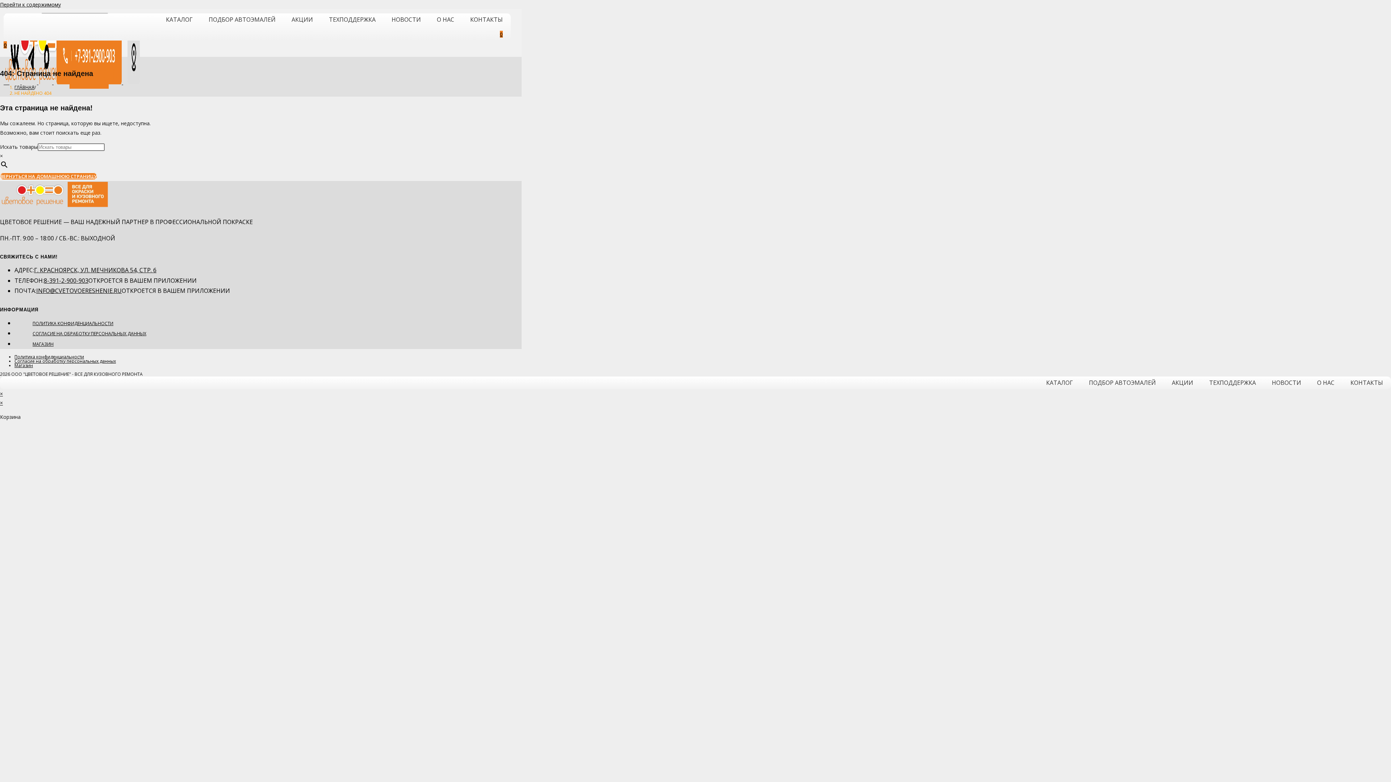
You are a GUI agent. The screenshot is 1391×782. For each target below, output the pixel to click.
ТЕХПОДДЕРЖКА (352, 20)
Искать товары (19, 146)
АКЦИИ (302, 20)
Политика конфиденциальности (73, 323)
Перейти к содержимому (30, 4)
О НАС (445, 20)
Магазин (43, 344)
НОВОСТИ (406, 20)
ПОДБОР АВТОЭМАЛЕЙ (242, 20)
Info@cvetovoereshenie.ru (79, 291)
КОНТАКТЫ (486, 20)
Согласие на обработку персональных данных (89, 334)
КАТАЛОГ (179, 20)
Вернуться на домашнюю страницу (48, 176)
